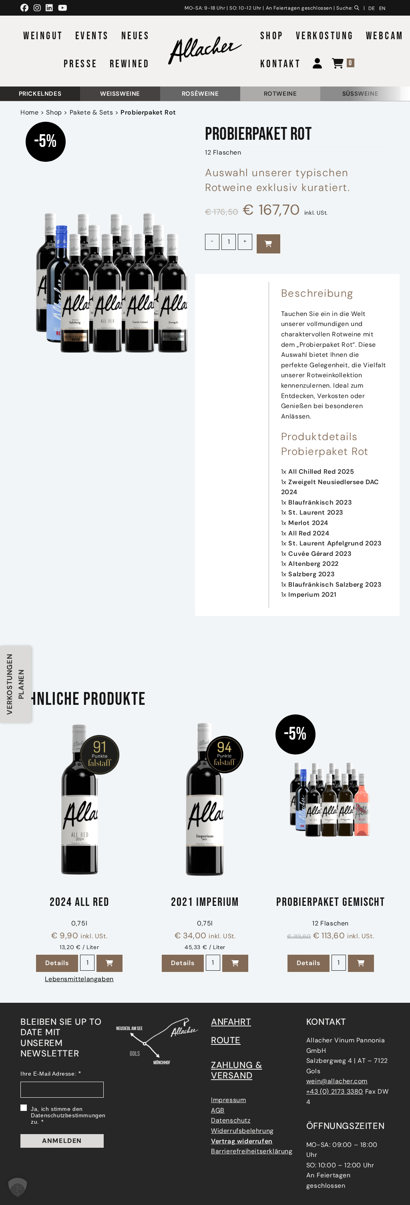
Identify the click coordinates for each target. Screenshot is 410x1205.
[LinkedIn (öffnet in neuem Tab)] (49, 8)
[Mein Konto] (314, 64)
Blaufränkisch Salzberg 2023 (335, 584)
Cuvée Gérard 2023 (320, 553)
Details (61, 963)
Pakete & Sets (91, 112)
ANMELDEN (62, 1141)
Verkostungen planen (15, 684)
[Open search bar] (358, 6)
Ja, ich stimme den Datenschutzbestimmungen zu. (68, 1115)
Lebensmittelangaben (79, 979)
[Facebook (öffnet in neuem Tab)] (25, 8)
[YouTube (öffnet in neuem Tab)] (63, 8)
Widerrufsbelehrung (242, 1131)
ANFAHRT (231, 1022)
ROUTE (226, 1040)
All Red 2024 (308, 533)
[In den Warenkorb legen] (268, 244)
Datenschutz (231, 1120)
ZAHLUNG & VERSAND (236, 1070)
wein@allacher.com (337, 1081)
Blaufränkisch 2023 (320, 502)
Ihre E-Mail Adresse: (48, 1073)
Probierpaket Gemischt (330, 902)
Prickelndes (40, 94)
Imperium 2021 (312, 594)
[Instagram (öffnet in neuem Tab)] (37, 8)
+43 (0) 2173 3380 (334, 1091)
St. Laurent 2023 (316, 512)
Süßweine (360, 94)
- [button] (212, 240)
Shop (54, 112)
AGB (218, 1110)
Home (29, 112)
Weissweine (120, 94)
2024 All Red (79, 902)
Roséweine (200, 94)
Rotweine (280, 94)
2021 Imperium (205, 902)
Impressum (228, 1100)
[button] (109, 963)
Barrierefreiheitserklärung (252, 1151)
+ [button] (245, 240)
